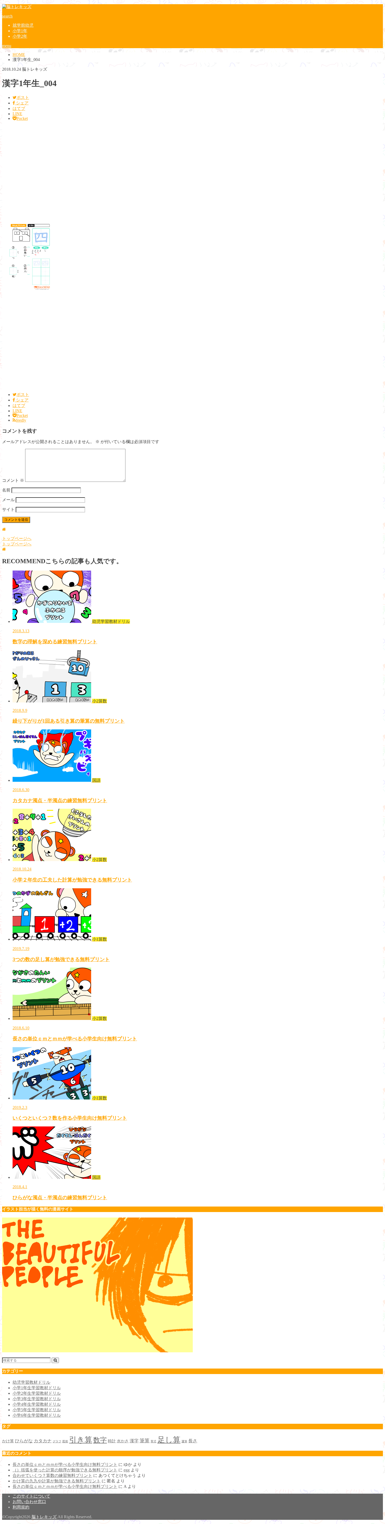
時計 (112, 1441)
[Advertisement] (159, 171)
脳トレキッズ (44, 1517)
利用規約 (21, 1507)
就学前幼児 (23, 25)
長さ (192, 1440)
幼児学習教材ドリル (31, 1382)
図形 (65, 1441)
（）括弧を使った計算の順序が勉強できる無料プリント (65, 1470)
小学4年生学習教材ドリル (37, 1404)
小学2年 (20, 36)
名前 (6, 490)
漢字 (134, 1440)
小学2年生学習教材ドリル (37, 1393)
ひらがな (24, 1440)
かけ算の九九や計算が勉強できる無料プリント (57, 1481)
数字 (100, 1440)
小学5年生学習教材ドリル (37, 1410)
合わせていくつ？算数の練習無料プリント (52, 1475)
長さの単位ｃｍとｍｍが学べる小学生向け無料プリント (65, 1464)
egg (127, 1470)
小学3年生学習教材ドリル (37, 1399)
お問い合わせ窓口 (29, 1501)
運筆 (184, 1441)
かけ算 (8, 1441)
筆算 (145, 1440)
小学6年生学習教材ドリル (37, 1415)
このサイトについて (31, 1496)
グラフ (57, 1441)
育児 (153, 1441)
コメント (13, 480)
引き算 (80, 1440)
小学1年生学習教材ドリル (37, 1388)
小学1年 (20, 31)
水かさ (123, 1441)
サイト (8, 509)
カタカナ (43, 1440)
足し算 (168, 1440)
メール (8, 500)
